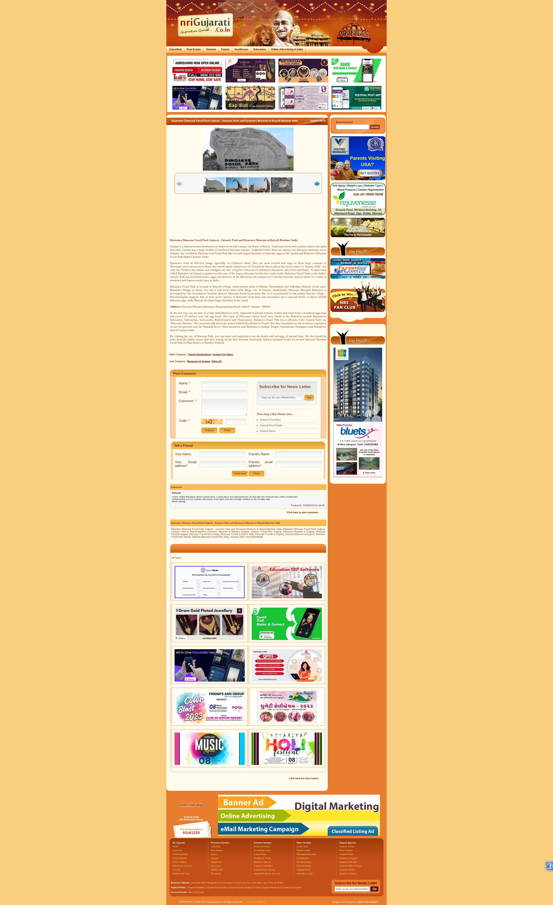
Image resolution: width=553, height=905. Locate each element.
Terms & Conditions (255, 902)
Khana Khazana (262, 846)
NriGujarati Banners (306, 854)
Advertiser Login (305, 873)
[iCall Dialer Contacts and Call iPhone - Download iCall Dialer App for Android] (287, 639)
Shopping (216, 873)
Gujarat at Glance (348, 873)
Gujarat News (268, 431)
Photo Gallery (179, 862)
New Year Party (196, 892)
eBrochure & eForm (182, 866)
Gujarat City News (223, 354)
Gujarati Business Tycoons (267, 873)
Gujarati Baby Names (264, 870)
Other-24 (216, 361)
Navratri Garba (304, 866)
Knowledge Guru (262, 850)
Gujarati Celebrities (263, 866)
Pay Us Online (276, 882)
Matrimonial (216, 870)
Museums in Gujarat (198, 361)
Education (259, 49)
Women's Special (262, 862)
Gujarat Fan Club (181, 873)
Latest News (260, 854)
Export (225, 49)
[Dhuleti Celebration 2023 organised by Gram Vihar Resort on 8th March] (287, 722)
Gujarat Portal (178, 887)
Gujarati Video (346, 854)
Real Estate (194, 49)
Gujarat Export (236, 887)
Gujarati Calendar (348, 862)
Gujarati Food (303, 870)
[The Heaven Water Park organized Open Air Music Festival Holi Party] (210, 764)
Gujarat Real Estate (271, 425)
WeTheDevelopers (368, 902)
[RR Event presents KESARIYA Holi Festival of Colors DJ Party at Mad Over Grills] (287, 764)
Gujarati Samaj (346, 846)
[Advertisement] (248, 221)
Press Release (180, 858)
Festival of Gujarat (348, 858)
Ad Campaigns (304, 862)
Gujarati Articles (347, 870)
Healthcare (241, 49)
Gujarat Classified (270, 419)
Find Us (176, 870)
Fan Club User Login (257, 882)
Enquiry (228, 882)
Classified (175, 49)
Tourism (211, 49)
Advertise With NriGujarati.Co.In (206, 882)
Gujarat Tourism (253, 887)
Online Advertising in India (287, 49)
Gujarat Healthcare (271, 887)
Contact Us (239, 882)
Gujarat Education (292, 887)
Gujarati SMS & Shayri (350, 866)
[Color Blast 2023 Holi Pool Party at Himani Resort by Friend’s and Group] (210, 722)
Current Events (179, 892)
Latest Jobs (302, 846)
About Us (177, 850)
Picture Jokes (303, 850)
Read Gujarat (346, 850)
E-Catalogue (303, 858)
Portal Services (180, 854)
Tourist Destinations (199, 354)
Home (175, 846)
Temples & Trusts (262, 858)
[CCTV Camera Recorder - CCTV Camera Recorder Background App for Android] (210, 680)
